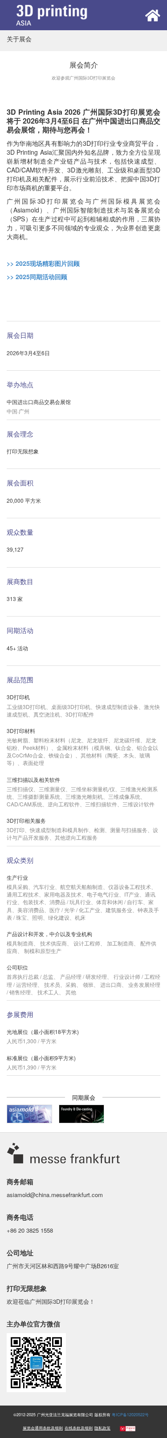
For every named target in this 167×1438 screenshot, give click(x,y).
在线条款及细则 (79, 1428)
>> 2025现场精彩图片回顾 (43, 263)
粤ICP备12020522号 (130, 1415)
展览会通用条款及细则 (43, 1428)
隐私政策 (102, 1428)
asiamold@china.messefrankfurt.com (55, 1194)
